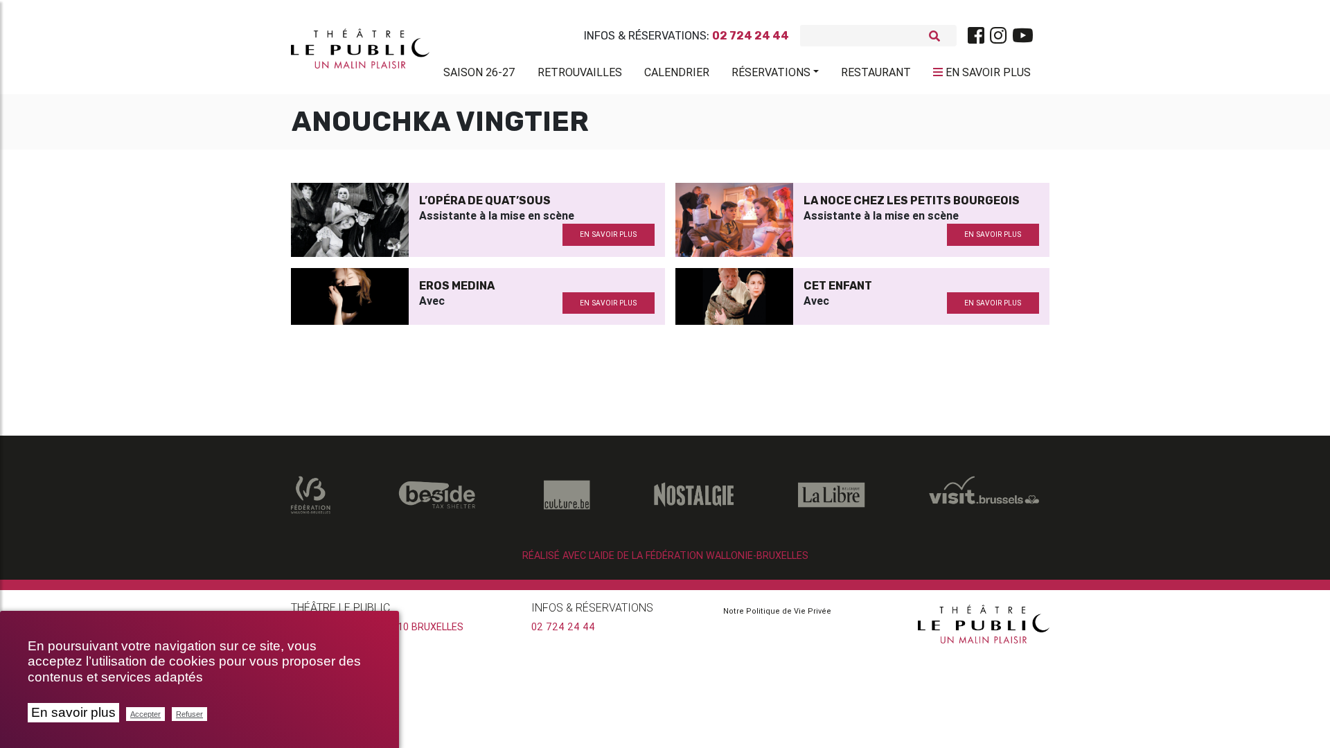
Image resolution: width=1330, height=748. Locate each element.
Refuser (189, 714)
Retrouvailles (580, 72)
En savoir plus (73, 712)
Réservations (771, 72)
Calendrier (676, 72)
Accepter (145, 714)
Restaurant (876, 72)
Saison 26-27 (479, 72)
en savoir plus (608, 234)
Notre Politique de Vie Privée (777, 611)
